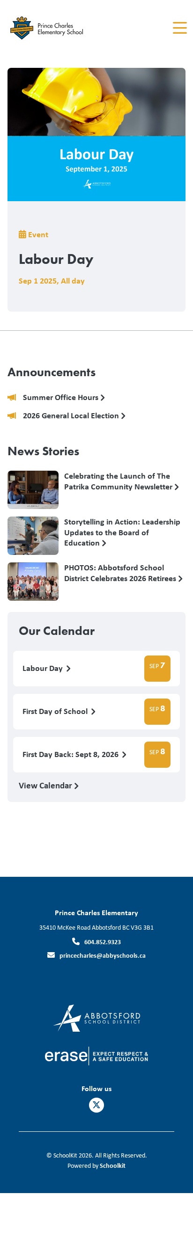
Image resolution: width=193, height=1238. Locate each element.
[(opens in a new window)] (96, 1017)
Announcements (51, 372)
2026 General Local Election (72, 415)
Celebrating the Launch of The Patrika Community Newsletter (119, 481)
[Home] (60, 28)
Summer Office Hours (61, 397)
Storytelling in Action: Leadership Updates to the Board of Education (122, 532)
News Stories (43, 451)
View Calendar (46, 785)
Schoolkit (113, 1165)
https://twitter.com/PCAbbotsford (96, 1105)
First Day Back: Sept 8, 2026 (71, 754)
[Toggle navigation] (179, 28)
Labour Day (43, 668)
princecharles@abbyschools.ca (102, 955)
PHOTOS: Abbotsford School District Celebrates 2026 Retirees (121, 573)
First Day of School (55, 711)
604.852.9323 (102, 941)
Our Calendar (57, 631)
